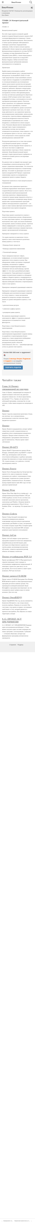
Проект (5, 410)
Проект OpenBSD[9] (12, 597)
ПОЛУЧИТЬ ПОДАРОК (13, 367)
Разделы (20, 645)
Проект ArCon (9, 535)
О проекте (12, 645)
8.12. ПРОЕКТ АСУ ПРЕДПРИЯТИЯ (12, 620)
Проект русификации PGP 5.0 (17, 556)
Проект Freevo (9, 468)
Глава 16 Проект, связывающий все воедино (15, 387)
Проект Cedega (9, 513)
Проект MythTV (10, 447)
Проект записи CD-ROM (14, 575)
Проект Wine (8, 490)
